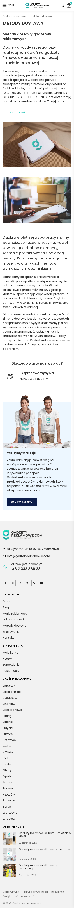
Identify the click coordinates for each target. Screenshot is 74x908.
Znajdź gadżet (18, 112)
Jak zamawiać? (13, 619)
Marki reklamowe (15, 613)
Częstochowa (12, 710)
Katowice (9, 740)
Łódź (6, 758)
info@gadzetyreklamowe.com (28, 556)
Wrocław (9, 819)
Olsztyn (8, 770)
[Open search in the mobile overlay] (62, 5)
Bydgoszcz (10, 698)
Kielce (7, 746)
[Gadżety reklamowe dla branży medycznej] (9, 855)
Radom (8, 788)
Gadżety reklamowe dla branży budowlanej (38, 867)
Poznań (8, 782)
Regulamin (57, 892)
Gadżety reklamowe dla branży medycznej (45, 849)
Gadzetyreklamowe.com (27, 903)
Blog (6, 607)
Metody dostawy (14, 626)
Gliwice (8, 734)
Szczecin (9, 800)
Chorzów (9, 704)
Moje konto (10, 652)
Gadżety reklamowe (15, 16)
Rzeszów (9, 794)
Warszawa (10, 812)
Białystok (9, 686)
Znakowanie (11, 632)
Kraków (8, 752)
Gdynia (8, 728)
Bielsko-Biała (12, 692)
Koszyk (70, 4)
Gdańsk (8, 722)
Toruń (7, 807)
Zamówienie (11, 665)
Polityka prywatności (35, 892)
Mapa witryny (11, 892)
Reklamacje (11, 671)
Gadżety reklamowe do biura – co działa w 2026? (45, 835)
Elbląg (7, 716)
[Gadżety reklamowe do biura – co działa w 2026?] (9, 839)
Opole (7, 776)
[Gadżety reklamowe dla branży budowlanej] (9, 871)
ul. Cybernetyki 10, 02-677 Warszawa (33, 549)
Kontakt (8, 638)
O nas (7, 601)
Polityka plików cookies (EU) (20, 896)
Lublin (7, 764)
